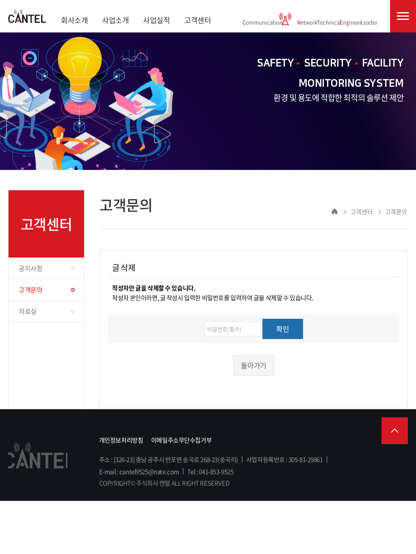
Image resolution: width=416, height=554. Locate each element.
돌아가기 (253, 365)
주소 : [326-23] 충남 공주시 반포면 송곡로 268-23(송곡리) (168, 459)
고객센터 (197, 20)
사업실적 (156, 20)
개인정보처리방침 (121, 440)
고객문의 (30, 289)
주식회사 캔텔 (27, 16)
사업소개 (115, 20)
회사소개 (74, 20)
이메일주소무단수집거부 (181, 440)
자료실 (28, 311)
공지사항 (30, 268)
